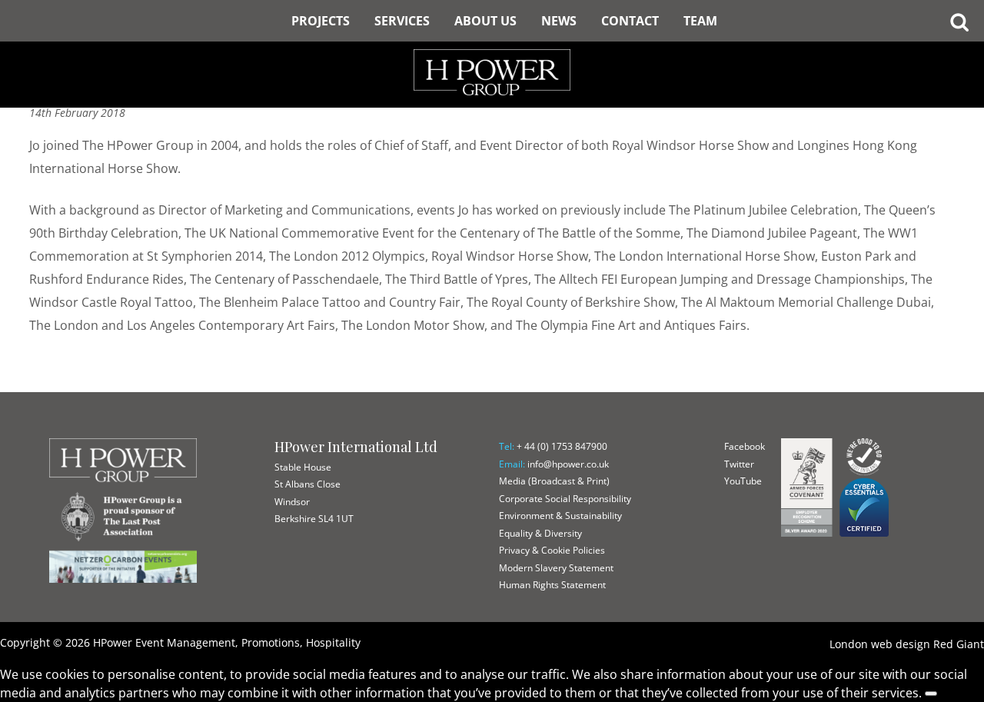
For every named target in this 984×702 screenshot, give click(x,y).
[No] (931, 693)
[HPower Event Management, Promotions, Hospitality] (492, 46)
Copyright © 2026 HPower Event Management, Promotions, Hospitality (180, 642)
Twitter (739, 464)
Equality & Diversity (540, 533)
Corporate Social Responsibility (565, 498)
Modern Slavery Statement (556, 567)
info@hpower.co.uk (568, 464)
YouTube (743, 480)
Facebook (744, 446)
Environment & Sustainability (560, 515)
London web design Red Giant (906, 644)
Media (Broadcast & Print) (554, 480)
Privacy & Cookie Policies (552, 550)
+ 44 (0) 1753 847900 (562, 446)
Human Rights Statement (552, 584)
